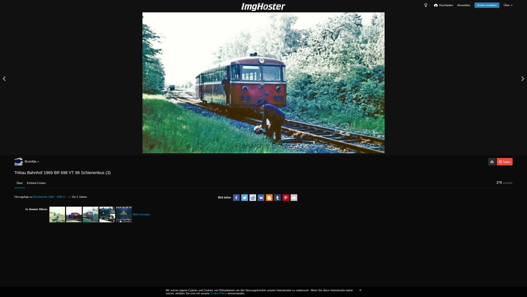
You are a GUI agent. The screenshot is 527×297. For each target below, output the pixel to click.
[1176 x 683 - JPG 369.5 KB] (492, 161)
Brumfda (30, 161)
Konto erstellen (487, 5)
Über (19, 183)
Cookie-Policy (218, 293)
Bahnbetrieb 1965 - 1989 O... (50, 196)
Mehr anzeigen (141, 214)
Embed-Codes (36, 183)
